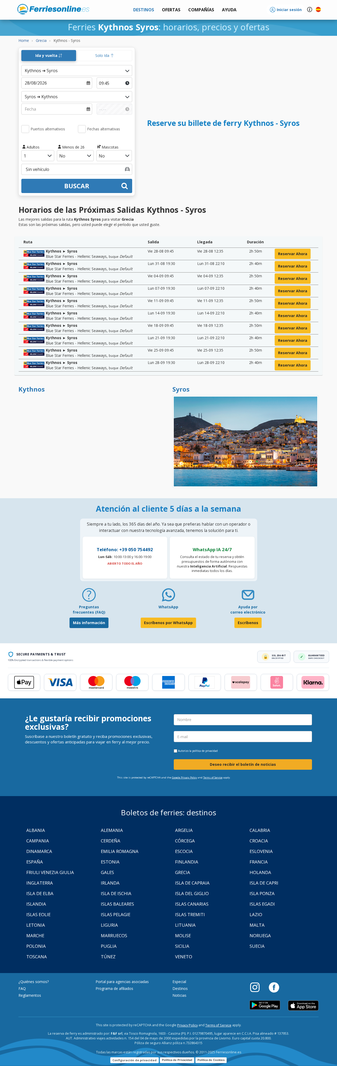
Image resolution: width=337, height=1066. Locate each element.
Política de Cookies (211, 1060)
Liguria (109, 925)
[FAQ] (89, 597)
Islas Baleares (117, 904)
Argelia (184, 830)
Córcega (185, 841)
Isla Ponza (262, 893)
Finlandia (186, 862)
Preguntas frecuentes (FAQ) (89, 609)
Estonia (110, 862)
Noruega (260, 935)
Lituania (185, 925)
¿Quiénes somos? (33, 981)
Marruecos (114, 935)
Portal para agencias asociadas (122, 981)
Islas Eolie (38, 914)
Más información (89, 622)
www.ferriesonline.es (53, 9)
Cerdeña (110, 841)
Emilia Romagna (119, 851)
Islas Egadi (262, 904)
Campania (37, 841)
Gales (107, 872)
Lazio (256, 914)
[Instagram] (257, 987)
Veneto (183, 957)
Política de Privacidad (177, 1060)
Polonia (36, 946)
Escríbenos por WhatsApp (168, 622)
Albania (35, 830)
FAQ (22, 988)
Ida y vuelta (46, 55)
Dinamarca (39, 851)
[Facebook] (274, 987)
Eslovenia (261, 851)
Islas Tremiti (190, 914)
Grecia (182, 872)
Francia (259, 862)
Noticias (179, 995)
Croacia (259, 841)
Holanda (260, 872)
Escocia (184, 851)
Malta (257, 925)
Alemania (112, 830)
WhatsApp (168, 606)
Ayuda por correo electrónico (247, 609)
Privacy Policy (187, 1025)
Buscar (76, 185)
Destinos (180, 988)
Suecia (257, 946)
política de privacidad (205, 751)
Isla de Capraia (192, 883)
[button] (229, 9)
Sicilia (182, 946)
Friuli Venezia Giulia (50, 872)
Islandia (36, 904)
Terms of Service (212, 777)
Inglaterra (39, 883)
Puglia (109, 946)
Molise (183, 935)
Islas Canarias (192, 904)
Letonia (35, 925)
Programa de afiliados (114, 988)
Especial (179, 981)
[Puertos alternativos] (25, 129)
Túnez (108, 957)
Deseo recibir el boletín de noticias (243, 764)
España (34, 862)
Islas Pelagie (115, 914)
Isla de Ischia (116, 893)
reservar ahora (292, 253)
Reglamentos (29, 995)
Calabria (260, 830)
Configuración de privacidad (134, 1060)
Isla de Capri (264, 883)
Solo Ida (102, 55)
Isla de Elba (39, 893)
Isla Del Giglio (192, 893)
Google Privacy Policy (184, 777)
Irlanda (110, 883)
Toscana (36, 957)
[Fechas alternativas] (82, 129)
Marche (35, 935)
